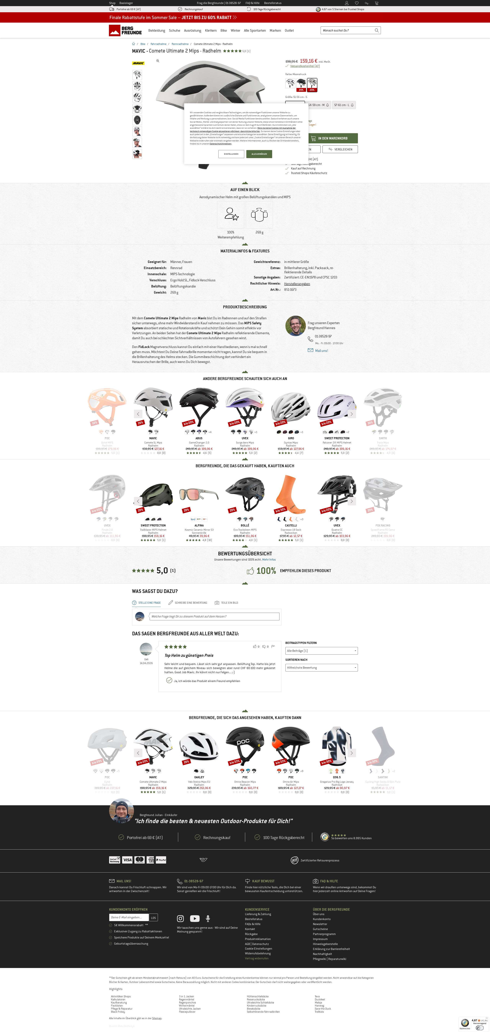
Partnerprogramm (324, 934)
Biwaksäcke (253, 1008)
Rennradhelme (180, 44)
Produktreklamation (258, 939)
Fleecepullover (187, 1011)
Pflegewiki (320, 959)
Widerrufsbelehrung (258, 953)
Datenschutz (260, 944)
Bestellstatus (253, 919)
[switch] (480, 1027)
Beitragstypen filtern (301, 643)
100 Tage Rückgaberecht (267, 9)
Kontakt (250, 929)
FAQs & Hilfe (253, 924)
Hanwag (319, 1005)
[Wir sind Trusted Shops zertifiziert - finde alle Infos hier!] (325, 837)
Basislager (126, 3)
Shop (112, 3)
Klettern (211, 30)
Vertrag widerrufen (257, 958)
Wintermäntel (186, 1005)
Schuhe (174, 30)
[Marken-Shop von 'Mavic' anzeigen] (138, 63)
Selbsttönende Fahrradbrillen (263, 1011)
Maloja (318, 1002)
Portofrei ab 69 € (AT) (129, 9)
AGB (248, 944)
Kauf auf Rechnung (303, 168)
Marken (275, 30)
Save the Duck (323, 1008)
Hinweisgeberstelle (325, 944)
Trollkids (319, 1011)
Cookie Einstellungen (258, 949)
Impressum (320, 939)
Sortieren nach (296, 660)
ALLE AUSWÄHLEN (259, 154)
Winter (235, 30)
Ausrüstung (192, 30)
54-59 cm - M (316, 105)
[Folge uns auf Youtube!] (197, 919)
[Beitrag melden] (272, 647)
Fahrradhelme (158, 44)
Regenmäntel (186, 999)
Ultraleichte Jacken (190, 1008)
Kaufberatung (119, 1002)
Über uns (318, 914)
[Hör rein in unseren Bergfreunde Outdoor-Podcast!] (211, 919)
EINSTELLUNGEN (231, 154)
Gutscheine (320, 929)
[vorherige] (138, 414)
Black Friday (118, 1011)
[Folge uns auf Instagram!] (183, 919)
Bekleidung (156, 30)
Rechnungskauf (194, 9)
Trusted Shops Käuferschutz (309, 173)
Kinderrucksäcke (256, 1005)
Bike (223, 30)
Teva (317, 996)
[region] (246, 133)
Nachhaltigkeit (322, 954)
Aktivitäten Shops (121, 996)
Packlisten (117, 1005)
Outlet (289, 30)
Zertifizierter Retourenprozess (320, 860)
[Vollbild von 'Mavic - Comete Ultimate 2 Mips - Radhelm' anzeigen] (158, 61)
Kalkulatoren (118, 999)
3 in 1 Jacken (186, 996)
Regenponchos (187, 1002)
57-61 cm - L (342, 105)
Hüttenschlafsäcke (258, 996)
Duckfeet (320, 999)
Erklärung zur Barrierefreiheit (331, 949)
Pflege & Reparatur (121, 1008)
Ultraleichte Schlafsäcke (260, 1002)
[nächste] (352, 414)
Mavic (138, 51)
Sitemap (157, 1018)
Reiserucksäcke (256, 999)
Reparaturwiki (337, 959)
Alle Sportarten (255, 30)
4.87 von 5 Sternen (342, 9)
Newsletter (320, 924)
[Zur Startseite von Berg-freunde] (126, 30)
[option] (230, 221)
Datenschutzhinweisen (220, 143)
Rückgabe (251, 934)
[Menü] (486, 1019)
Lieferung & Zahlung (258, 914)
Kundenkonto (322, 919)
